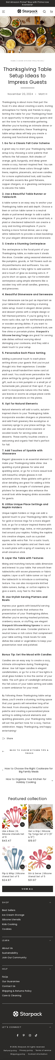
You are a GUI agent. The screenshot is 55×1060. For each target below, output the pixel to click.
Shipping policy (17, 1054)
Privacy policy (26, 1050)
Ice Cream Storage (13, 914)
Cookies (7, 929)
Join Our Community (14, 957)
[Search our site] (44, 11)
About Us (7, 948)
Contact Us (8, 986)
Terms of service (43, 1050)
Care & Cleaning (11, 995)
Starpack (22, 1047)
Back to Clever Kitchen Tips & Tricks (29, 752)
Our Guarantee (11, 981)
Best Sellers (8, 910)
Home (13, 61)
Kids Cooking (9, 924)
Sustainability (10, 952)
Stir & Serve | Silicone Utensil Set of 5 (40, 875)
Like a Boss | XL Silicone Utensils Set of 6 (13, 834)
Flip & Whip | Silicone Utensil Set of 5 (13, 875)
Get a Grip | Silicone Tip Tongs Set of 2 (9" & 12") (40, 834)
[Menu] (3, 11)
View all (27, 889)
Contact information (37, 1054)
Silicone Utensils (11, 919)
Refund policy (10, 1050)
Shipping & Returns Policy (17, 990)
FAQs (5, 976)
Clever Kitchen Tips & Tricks (30, 61)
